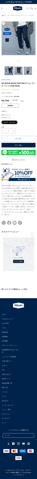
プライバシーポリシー (9, 345)
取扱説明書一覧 (7, 383)
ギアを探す (5, 323)
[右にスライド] (35, 61)
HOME (4, 314)
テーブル (5, 392)
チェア (4, 396)
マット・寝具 (6, 409)
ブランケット (6, 414)
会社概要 (5, 341)
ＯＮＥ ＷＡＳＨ (9, 122)
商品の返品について (7, 164)
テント (4, 423)
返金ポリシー (6, 379)
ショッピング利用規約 (9, 357)
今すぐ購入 (18, 145)
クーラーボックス (8, 405)
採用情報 (5, 336)
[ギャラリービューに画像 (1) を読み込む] (9, 71)
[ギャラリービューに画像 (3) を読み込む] (28, 71)
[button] (1, 8)
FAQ (3, 370)
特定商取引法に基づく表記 (10, 351)
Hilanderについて (7, 319)
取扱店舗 (5, 332)
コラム (4, 328)
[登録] (32, 435)
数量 (2, 127)
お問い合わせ (6, 374)
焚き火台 (5, 401)
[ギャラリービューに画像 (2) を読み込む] (18, 71)
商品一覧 (5, 387)
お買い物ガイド (7, 361)
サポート (5, 365)
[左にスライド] (2, 61)
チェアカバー (6, 418)
